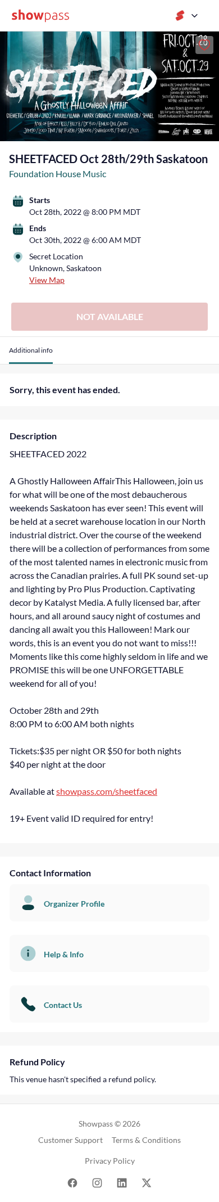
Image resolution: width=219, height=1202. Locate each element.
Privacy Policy (110, 1160)
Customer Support (70, 1140)
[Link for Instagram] (97, 1182)
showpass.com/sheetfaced (106, 791)
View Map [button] (47, 280)
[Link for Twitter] (146, 1182)
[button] (31, 354)
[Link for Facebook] (72, 1182)
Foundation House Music (57, 173)
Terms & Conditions (146, 1140)
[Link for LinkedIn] (121, 1182)
